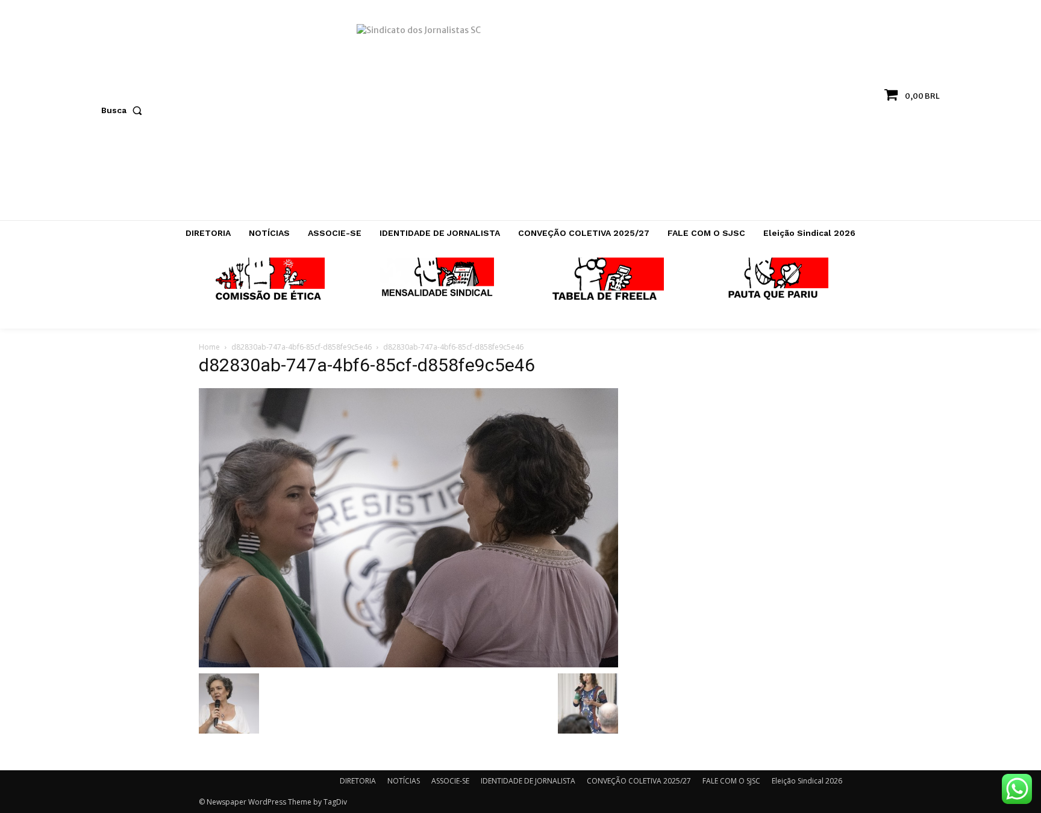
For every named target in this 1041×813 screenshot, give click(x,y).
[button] (124, 110)
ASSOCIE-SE (450, 781)
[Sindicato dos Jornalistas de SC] (521, 116)
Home (209, 347)
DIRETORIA (358, 781)
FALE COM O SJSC (731, 781)
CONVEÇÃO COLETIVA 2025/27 (639, 781)
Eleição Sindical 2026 (807, 781)
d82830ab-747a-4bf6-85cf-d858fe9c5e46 (301, 347)
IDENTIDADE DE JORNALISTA (528, 781)
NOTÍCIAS (403, 781)
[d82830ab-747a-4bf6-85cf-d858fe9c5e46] (408, 527)
